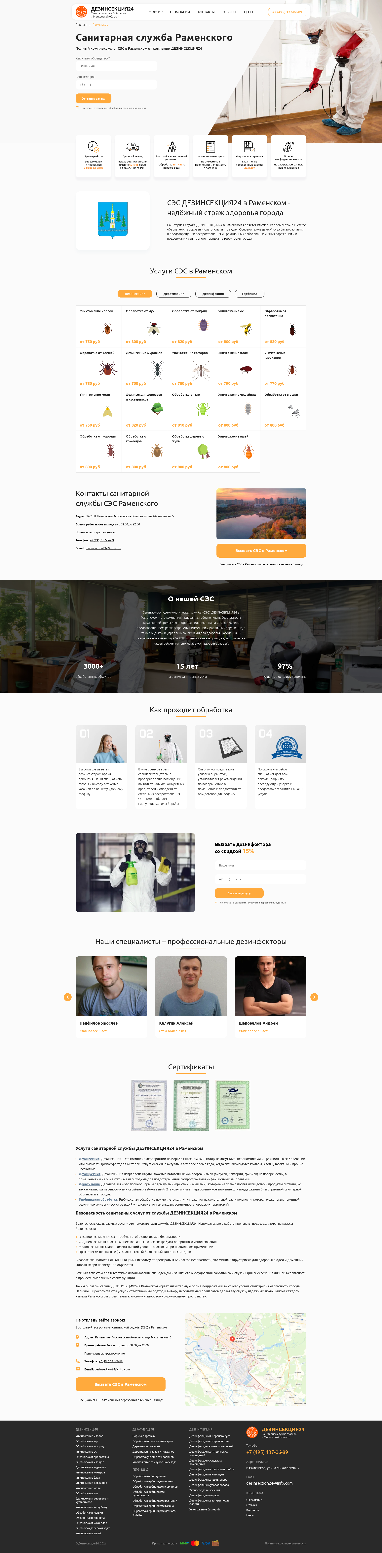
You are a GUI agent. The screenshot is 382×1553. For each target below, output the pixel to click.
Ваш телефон (86, 77)
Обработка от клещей (90, 1462)
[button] (68, 997)
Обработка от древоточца (92, 1457)
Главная (81, 24)
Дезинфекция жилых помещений (211, 1446)
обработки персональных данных (127, 107)
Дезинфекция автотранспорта (209, 1441)
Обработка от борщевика (149, 1476)
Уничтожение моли (88, 1488)
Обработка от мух (87, 1441)
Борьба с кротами (144, 1436)
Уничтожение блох (88, 1477)
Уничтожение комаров (90, 1472)
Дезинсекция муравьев (91, 1467)
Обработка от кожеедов (91, 1523)
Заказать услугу (239, 893)
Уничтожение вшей (88, 1533)
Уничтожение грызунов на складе (154, 1462)
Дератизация (89, 1184)
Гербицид (140, 1469)
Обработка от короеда (90, 1517)
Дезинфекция (89, 1174)
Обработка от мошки (89, 1512)
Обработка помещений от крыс (153, 1441)
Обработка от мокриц (90, 1446)
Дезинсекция (89, 1159)
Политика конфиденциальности (285, 1543)
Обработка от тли (87, 1493)
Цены (248, 12)
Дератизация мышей (146, 1446)
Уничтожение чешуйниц (91, 1507)
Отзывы (229, 12)
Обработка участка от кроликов (153, 1457)
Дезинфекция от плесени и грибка (211, 1469)
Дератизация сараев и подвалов (153, 1451)
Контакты (206, 12)
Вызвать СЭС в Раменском (261, 550)
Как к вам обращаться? (93, 58)
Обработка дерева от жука (93, 1528)
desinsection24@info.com (103, 548)
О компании (179, 12)
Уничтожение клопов (89, 1436)
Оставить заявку (93, 98)
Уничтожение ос (86, 1451)
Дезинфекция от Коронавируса (209, 1436)
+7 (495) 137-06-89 (287, 12)
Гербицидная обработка (98, 1199)
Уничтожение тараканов (91, 1482)
